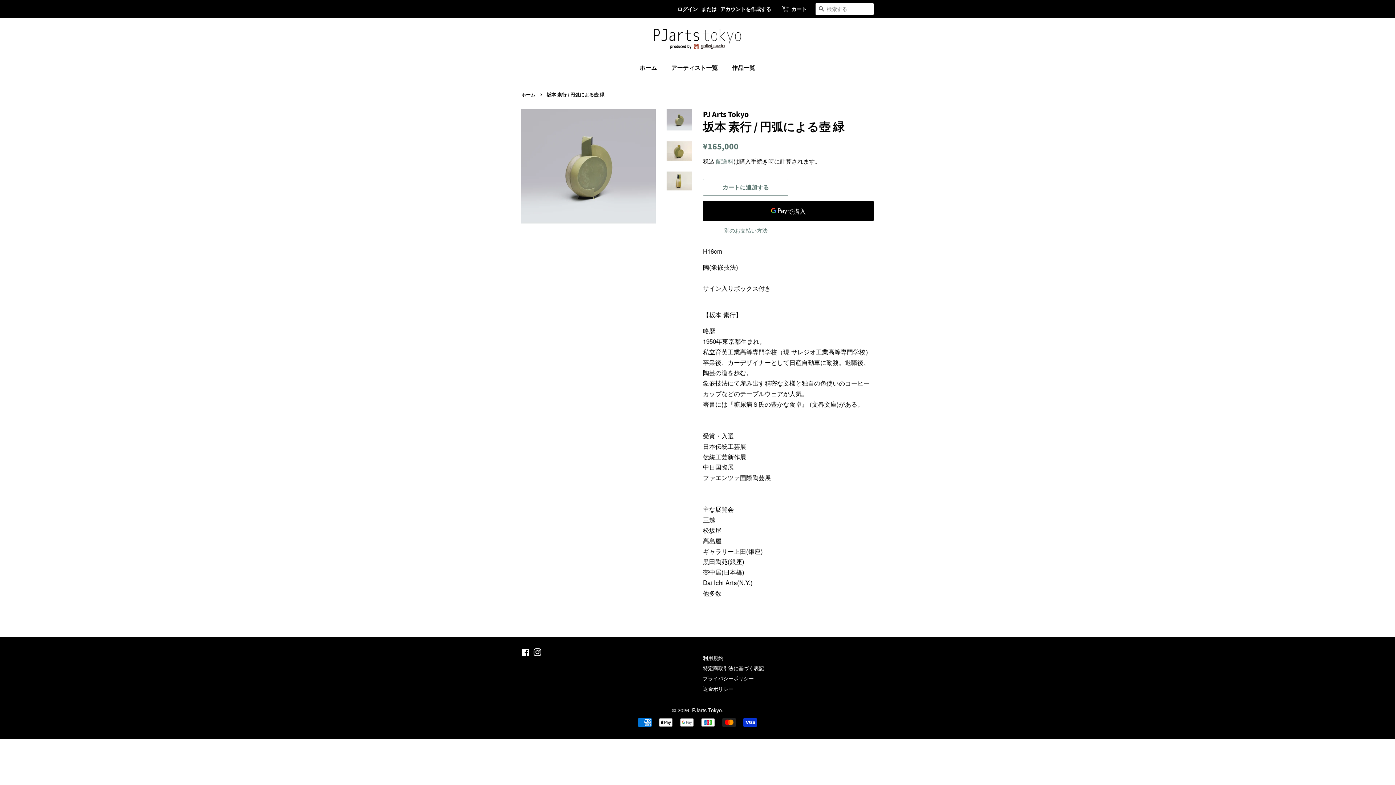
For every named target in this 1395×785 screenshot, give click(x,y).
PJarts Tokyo (707, 710)
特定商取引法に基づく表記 (733, 668)
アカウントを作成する (745, 8)
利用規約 (713, 657)
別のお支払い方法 (746, 230)
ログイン (688, 8)
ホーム (648, 67)
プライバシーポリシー (728, 678)
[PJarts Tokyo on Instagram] (537, 653)
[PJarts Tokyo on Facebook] (525, 653)
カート (799, 8)
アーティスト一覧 (694, 67)
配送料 (724, 161)
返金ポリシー (718, 688)
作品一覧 (743, 67)
